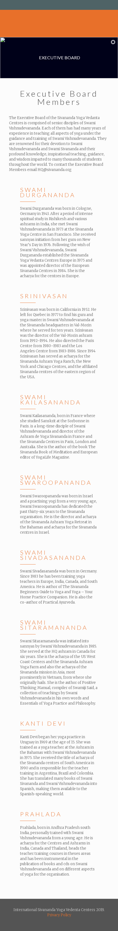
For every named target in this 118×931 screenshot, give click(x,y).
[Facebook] (52, 5)
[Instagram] (66, 5)
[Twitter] (59, 5)
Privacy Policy (59, 915)
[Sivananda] (56, 23)
